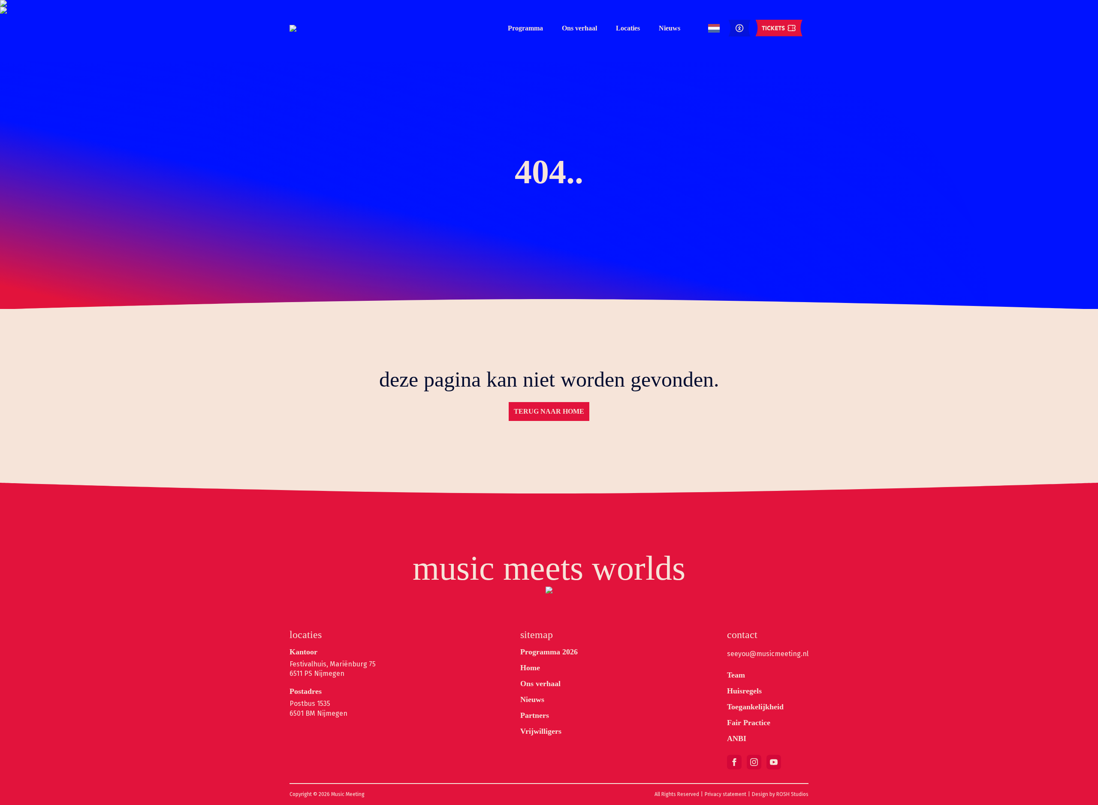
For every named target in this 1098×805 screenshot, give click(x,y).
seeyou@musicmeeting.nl (767, 654)
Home (530, 667)
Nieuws (669, 28)
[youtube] (773, 762)
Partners (534, 715)
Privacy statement (725, 794)
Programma (525, 28)
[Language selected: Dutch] (714, 28)
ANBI (736, 738)
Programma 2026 (549, 652)
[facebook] (734, 762)
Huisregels (744, 691)
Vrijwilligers (540, 731)
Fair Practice (748, 722)
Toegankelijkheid (755, 706)
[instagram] (754, 762)
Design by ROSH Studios (780, 794)
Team (736, 675)
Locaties (628, 28)
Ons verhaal (579, 28)
